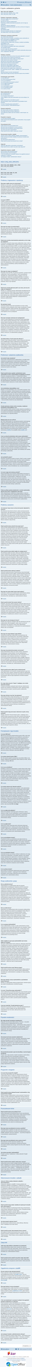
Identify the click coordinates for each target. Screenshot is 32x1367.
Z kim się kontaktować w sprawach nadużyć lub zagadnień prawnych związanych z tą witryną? (15, 155)
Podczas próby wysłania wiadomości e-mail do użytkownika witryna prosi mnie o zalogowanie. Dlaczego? (16, 51)
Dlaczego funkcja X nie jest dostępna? (9, 152)
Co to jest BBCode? (5, 77)
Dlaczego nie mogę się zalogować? (8, 25)
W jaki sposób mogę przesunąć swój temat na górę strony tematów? (15, 73)
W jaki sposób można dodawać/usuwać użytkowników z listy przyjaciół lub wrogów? (15, 120)
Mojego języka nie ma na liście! (7, 44)
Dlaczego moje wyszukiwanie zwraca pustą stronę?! (12, 128)
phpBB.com (23, 430)
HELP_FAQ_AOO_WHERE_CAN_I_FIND (9, 13)
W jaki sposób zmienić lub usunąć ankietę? (10, 62)
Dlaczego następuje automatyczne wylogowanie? (11, 30)
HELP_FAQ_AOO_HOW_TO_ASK (8, 14)
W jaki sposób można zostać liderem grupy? (10, 99)
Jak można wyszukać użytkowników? (9, 129)
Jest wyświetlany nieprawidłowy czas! (9, 40)
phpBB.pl (9, 430)
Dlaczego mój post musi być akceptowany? (10, 72)
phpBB (13, 1356)
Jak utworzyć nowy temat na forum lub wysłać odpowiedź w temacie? (15, 56)
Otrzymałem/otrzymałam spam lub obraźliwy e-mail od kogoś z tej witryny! (14, 113)
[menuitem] (4, 2)
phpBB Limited (18, 1274)
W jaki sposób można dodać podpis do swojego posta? (12, 58)
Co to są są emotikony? (6, 80)
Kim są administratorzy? (6, 93)
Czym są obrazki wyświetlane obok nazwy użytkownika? (12, 46)
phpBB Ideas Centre (17, 1290)
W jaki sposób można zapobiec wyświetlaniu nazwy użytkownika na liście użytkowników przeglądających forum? (15, 39)
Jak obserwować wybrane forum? (8, 139)
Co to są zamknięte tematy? (6, 87)
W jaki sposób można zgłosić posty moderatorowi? (11, 68)
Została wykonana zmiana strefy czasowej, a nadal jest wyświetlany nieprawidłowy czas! (15, 43)
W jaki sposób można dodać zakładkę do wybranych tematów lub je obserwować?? (15, 137)
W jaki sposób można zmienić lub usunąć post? (10, 57)
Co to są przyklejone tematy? (7, 86)
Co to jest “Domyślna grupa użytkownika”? (10, 103)
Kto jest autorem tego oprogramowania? (9, 151)
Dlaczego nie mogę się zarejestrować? (9, 21)
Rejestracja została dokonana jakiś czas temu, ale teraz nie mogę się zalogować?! (15, 27)
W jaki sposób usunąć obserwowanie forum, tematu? (12, 140)
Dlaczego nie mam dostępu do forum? (9, 64)
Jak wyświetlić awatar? (5, 47)
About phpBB (4, 1280)
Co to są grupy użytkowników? (7, 95)
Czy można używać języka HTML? (8, 79)
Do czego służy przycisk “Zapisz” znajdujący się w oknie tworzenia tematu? (15, 70)
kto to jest (9, 1308)
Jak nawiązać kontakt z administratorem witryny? (11, 156)
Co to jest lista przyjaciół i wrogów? (8, 118)
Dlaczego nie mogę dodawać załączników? (10, 65)
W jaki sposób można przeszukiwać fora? (9, 125)
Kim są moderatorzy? (5, 94)
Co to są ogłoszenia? (5, 84)
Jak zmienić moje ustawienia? (7, 36)
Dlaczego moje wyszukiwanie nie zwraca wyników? (11, 127)
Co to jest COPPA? (5, 20)
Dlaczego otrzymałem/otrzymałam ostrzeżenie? (11, 66)
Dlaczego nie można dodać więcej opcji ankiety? (11, 61)
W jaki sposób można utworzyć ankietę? (9, 60)
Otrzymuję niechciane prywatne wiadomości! (10, 111)
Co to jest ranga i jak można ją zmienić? (9, 48)
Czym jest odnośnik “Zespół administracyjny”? (10, 105)
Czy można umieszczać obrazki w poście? (10, 82)
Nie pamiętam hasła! (5, 29)
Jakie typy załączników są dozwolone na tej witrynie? (12, 145)
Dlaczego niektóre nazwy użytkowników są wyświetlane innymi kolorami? (14, 102)
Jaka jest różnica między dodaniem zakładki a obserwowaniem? (14, 135)
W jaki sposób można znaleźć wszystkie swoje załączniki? (13, 146)
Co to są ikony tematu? (5, 88)
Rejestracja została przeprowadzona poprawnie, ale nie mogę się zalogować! (14, 23)
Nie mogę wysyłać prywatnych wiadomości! (10, 109)
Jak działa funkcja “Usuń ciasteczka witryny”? (10, 32)
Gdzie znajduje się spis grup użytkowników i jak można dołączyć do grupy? (15, 98)
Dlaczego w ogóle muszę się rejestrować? (9, 18)
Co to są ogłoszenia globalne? (7, 83)
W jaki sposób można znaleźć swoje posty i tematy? (11, 131)
